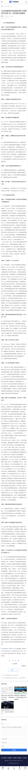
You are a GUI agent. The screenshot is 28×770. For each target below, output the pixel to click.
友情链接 (9, 758)
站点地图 (14, 758)
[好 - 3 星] (6, 724)
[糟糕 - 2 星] (5, 724)
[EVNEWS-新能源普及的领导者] (14, 2)
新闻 (8, 6)
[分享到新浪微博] (16, 660)
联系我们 (20, 758)
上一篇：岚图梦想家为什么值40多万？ (10, 675)
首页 (3, 6)
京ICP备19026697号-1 (14, 763)
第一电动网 (9, 648)
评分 (2, 724)
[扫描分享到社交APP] (13, 660)
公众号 (25, 768)
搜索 (8, 768)
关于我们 (25, 758)
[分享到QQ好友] (18, 660)
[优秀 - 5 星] (9, 724)
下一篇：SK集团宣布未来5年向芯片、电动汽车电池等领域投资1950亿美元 (14, 678)
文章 (6, 6)
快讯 (20, 768)
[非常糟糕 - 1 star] (4, 724)
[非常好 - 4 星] (8, 724)
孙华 (4, 16)
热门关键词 (3, 758)
